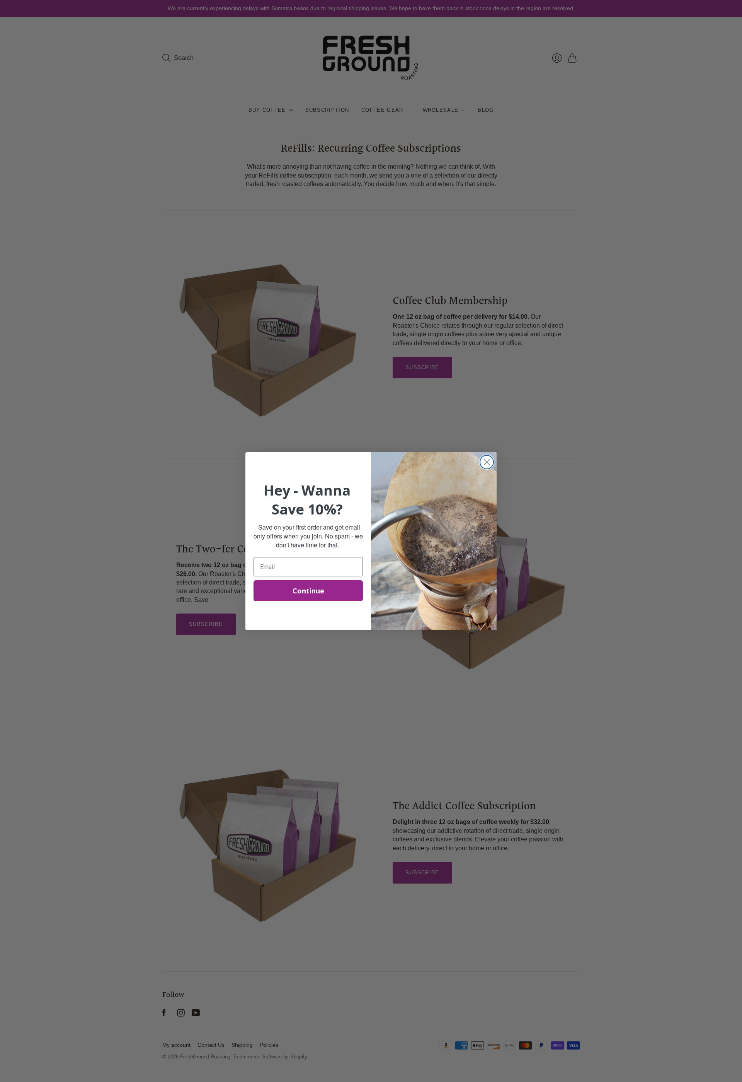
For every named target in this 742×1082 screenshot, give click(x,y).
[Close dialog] (487, 462)
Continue (308, 590)
